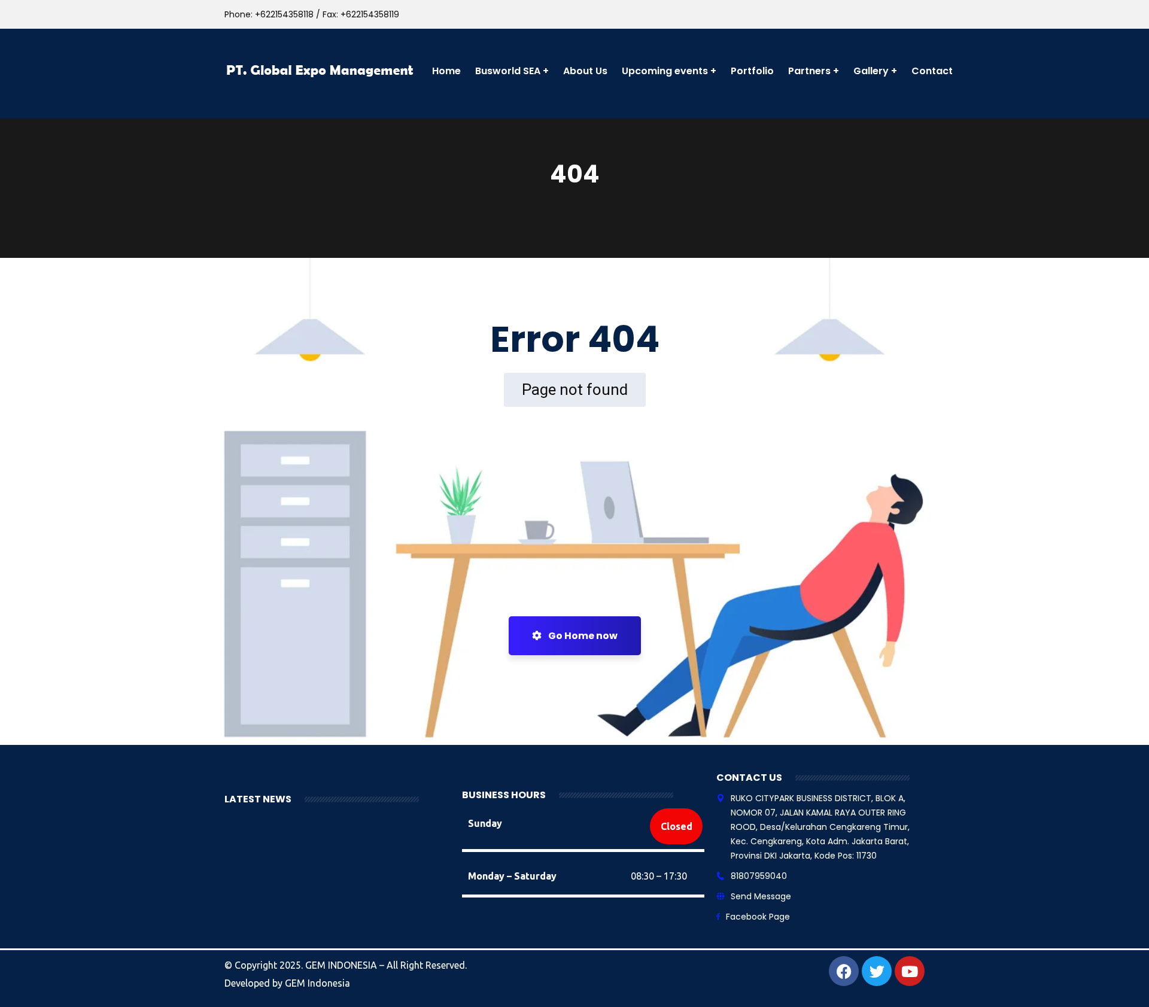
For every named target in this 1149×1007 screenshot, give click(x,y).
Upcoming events (665, 71)
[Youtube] (910, 971)
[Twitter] (877, 971)
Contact (932, 71)
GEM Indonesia (317, 983)
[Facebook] (844, 971)
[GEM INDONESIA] (320, 71)
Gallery (871, 71)
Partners (809, 71)
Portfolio (752, 71)
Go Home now (582, 636)
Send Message (761, 896)
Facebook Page (758, 917)
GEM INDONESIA (342, 965)
